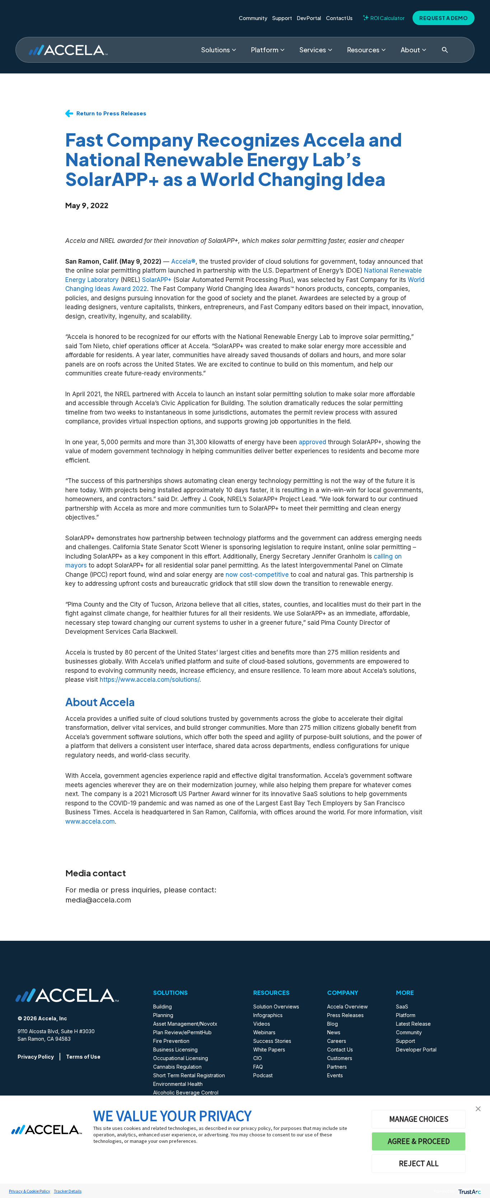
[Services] (330, 50)
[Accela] (68, 50)
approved (312, 442)
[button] (478, 1108)
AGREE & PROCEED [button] (419, 1141)
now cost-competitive (257, 574)
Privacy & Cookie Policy (29, 1191)
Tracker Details (67, 1191)
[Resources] (383, 50)
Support (282, 17)
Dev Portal (309, 17)
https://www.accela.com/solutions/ (149, 679)
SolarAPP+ (156, 279)
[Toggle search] (444, 49)
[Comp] (424, 50)
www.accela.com (90, 821)
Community (253, 17)
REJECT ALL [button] (419, 1163)
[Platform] (282, 50)
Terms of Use (83, 1057)
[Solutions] (234, 50)
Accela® (183, 261)
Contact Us (339, 17)
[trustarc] (469, 1191)
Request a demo (443, 18)
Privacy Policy (36, 1057)
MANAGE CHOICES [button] (418, 1119)
